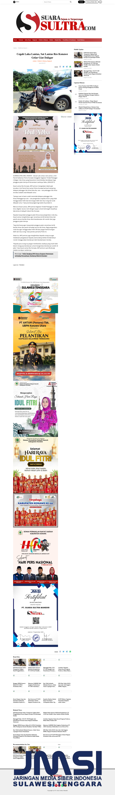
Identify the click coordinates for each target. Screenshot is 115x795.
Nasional (21, 40)
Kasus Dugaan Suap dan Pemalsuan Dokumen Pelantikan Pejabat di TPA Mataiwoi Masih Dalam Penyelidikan (19, 701)
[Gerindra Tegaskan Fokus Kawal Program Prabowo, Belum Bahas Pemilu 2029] (64, 662)
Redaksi (81, 2)
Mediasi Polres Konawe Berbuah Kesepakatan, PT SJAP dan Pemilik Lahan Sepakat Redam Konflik (34, 669)
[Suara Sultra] (57, 21)
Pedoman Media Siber (92, 2)
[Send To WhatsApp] (70, 66)
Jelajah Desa (58, 40)
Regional (35, 40)
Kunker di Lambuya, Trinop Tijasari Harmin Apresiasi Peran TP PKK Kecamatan (90, 101)
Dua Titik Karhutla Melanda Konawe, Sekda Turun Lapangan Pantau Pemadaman (49, 685)
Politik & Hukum (43, 40)
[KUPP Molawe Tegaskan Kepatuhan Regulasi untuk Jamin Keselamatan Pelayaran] (64, 694)
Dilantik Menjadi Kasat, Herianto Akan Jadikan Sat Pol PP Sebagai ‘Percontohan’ (90, 107)
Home (15, 40)
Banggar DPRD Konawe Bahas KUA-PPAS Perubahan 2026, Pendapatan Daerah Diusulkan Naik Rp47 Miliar (19, 685)
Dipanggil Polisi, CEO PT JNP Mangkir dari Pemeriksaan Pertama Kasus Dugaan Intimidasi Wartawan (49, 669)
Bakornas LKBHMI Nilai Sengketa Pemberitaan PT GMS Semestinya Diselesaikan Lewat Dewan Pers (34, 685)
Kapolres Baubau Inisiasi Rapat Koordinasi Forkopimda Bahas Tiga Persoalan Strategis (49, 701)
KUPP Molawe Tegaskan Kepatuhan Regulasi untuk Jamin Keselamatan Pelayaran (64, 701)
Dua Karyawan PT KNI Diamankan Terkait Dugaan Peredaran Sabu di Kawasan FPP (34, 701)
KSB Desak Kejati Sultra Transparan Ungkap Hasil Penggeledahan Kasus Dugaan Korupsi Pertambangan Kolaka (19, 669)
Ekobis (51, 40)
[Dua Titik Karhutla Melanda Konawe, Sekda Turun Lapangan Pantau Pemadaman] (49, 678)
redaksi (34, 61)
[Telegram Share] (67, 66)
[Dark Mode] (100, 2)
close (59, 744)
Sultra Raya (28, 40)
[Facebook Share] (60, 66)
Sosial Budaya (80, 40)
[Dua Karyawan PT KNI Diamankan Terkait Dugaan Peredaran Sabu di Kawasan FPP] (34, 694)
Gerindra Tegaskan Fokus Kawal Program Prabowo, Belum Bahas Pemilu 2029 (64, 669)
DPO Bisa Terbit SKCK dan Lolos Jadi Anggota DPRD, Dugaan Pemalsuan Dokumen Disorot (64, 685)
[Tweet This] (63, 66)
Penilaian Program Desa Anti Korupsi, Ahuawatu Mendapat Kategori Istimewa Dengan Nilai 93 (89, 95)
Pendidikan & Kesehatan (69, 40)
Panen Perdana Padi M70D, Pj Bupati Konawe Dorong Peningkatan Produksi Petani (89, 87)
